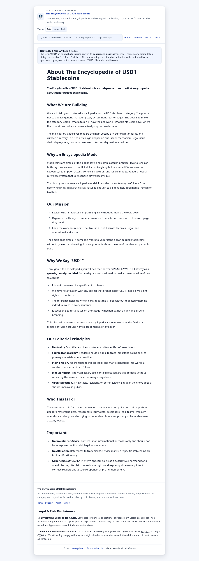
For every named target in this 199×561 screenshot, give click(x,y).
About (148, 37)
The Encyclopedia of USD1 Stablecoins (68, 13)
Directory (137, 37)
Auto (49, 29)
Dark (63, 29)
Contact (158, 37)
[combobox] (80, 37)
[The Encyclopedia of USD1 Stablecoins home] (40, 16)
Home (127, 37)
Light (56, 29)
